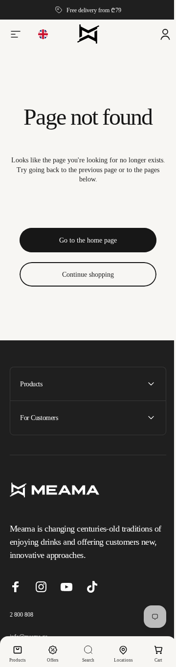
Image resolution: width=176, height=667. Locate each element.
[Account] (158, 34)
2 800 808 (21, 624)
